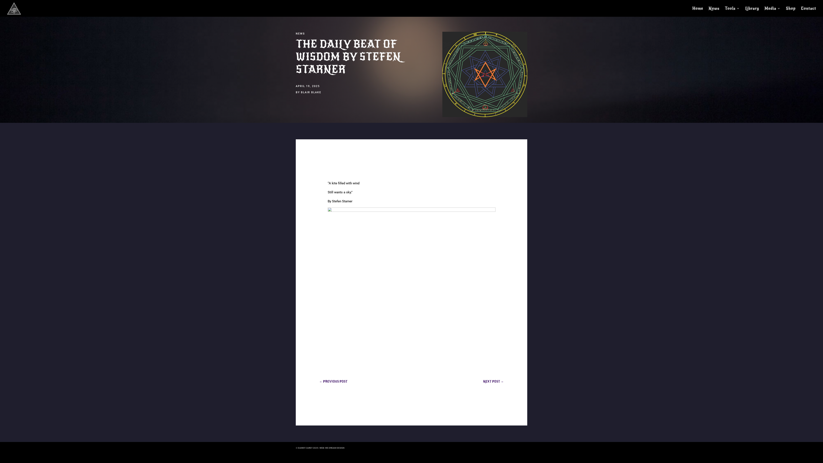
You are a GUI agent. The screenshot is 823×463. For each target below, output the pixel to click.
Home (697, 9)
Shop (791, 9)
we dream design (334, 448)
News (714, 9)
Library (752, 9)
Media (770, 9)
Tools (730, 9)
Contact (808, 9)
